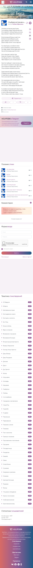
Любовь (17, 393)
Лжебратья (16, 389)
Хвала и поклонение (17, 496)
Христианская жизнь (17, 504)
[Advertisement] (16, 145)
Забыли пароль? (27, 257)
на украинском (16, 546)
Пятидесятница (17, 448)
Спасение (17, 476)
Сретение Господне (16, 480)
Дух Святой (17, 369)
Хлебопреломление (17, 500)
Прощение (17, 444)
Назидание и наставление (17, 401)
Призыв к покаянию (17, 436)
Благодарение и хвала (17, 314)
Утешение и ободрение (17, 492)
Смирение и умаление (17, 472)
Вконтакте (16, 555)
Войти (16, 253)
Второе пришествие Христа (17, 342)
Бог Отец (17, 322)
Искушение (17, 377)
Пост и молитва (17, 432)
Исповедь (17, 381)
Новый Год (17, 405)
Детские (17, 361)
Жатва (17, 373)
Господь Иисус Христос (17, 349)
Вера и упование (17, 330)
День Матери (17, 353)
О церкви (17, 413)
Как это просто (11, 179)
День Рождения (17, 357)
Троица (17, 488)
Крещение (17, 385)
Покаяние (17, 428)
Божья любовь (17, 326)
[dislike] (20, 102)
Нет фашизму (10, 169)
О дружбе (16, 409)
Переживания (17, 421)
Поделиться (17, 98)
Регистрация (5, 257)
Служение (17, 468)
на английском (16, 549)
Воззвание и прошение (17, 334)
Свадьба (17, 456)
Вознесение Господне (16, 338)
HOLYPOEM (5, 119)
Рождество (17, 452)
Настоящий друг (11, 184)
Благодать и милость (17, 318)
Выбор (8, 174)
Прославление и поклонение (17, 440)
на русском (16, 544)
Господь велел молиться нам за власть (17, 195)
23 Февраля (16, 302)
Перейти (26, 123)
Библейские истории (17, 310)
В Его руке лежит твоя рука (14, 190)
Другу (17, 365)
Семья (17, 460)
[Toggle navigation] (31, 2)
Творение (17, 484)
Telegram (16, 557)
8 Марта (17, 306)
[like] (6, 102)
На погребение (17, 397)
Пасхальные (17, 417)
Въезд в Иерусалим (17, 346)
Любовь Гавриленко (17, 24)
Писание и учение (17, 425)
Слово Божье (17, 464)
